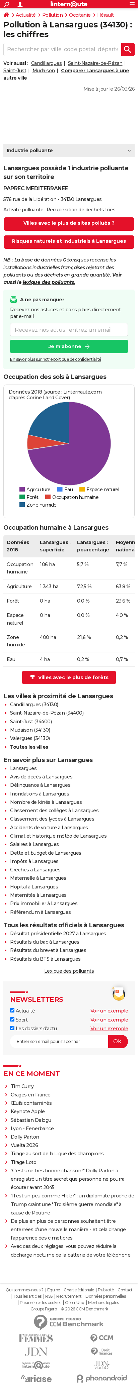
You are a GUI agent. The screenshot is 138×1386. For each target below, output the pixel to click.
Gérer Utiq (74, 1302)
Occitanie (80, 15)
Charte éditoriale (79, 1290)
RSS (49, 1296)
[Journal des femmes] (36, 1338)
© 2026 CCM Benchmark (84, 1309)
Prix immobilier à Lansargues (43, 903)
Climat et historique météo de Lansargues (58, 836)
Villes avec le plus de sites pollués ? (69, 223)
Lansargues (23, 768)
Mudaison (43, 71)
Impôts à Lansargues (34, 861)
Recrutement (69, 1296)
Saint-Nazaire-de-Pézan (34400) (46, 713)
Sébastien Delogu (31, 1120)
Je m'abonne (65, 346)
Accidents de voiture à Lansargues (49, 828)
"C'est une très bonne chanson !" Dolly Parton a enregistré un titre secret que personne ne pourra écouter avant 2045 (68, 1179)
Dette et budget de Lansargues (45, 853)
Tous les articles (27, 1296)
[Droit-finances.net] (102, 1352)
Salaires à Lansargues (34, 844)
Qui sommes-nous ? (25, 1290)
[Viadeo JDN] (102, 1365)
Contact (125, 1290)
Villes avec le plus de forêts (73, 677)
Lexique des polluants (69, 971)
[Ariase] (36, 1378)
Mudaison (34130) (30, 730)
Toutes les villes (29, 747)
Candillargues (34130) (34, 705)
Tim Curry (22, 1086)
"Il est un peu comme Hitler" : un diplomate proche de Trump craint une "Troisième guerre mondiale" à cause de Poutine (72, 1204)
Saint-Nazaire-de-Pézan (95, 63)
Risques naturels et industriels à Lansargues (69, 241)
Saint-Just (14, 71)
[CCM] (102, 1338)
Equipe (53, 1290)
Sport (20, 1020)
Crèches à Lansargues (35, 870)
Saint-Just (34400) (31, 722)
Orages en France (31, 1095)
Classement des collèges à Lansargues (54, 811)
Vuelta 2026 (24, 1145)
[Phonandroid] (102, 1378)
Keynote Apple (28, 1111)
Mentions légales (103, 1302)
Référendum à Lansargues (40, 912)
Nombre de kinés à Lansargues (46, 802)
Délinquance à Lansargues (40, 785)
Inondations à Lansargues (39, 794)
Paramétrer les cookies (40, 1302)
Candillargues (46, 63)
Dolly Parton (25, 1137)
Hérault (105, 15)
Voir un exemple (109, 1011)
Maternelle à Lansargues (38, 878)
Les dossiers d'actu (35, 1029)
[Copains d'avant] (36, 1365)
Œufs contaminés (31, 1103)
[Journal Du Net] (36, 1352)
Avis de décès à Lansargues (41, 777)
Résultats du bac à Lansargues (44, 942)
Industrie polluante (30, 150)
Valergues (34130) (30, 738)
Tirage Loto (24, 1162)
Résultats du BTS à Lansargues (45, 959)
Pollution (52, 15)
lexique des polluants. (49, 282)
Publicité (106, 1290)
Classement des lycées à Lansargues (52, 819)
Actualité (26, 15)
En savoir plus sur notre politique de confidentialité (55, 359)
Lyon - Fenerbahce (32, 1129)
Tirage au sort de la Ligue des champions (57, 1154)
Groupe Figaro (43, 1309)
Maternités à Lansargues (38, 895)
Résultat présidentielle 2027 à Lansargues (58, 934)
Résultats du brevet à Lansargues (48, 950)
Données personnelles (105, 1296)
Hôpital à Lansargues (34, 887)
